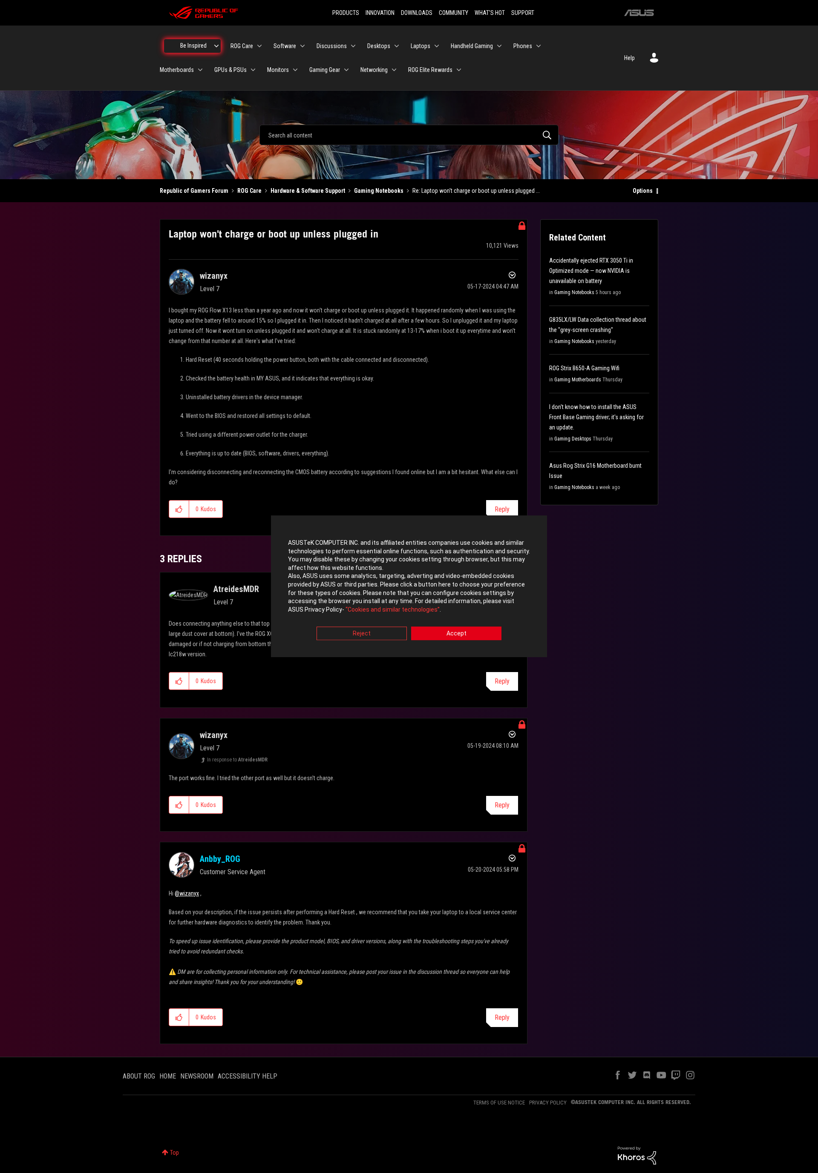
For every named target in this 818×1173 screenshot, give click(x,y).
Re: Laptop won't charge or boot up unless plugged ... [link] (476, 190)
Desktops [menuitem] (378, 46)
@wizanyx (187, 893)
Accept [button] (456, 633)
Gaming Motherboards (577, 380)
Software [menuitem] (285, 46)
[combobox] (409, 135)
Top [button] (174, 1152)
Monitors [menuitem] (278, 69)
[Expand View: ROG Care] (259, 46)
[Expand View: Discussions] (353, 46)
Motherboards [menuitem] (177, 69)
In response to (237, 760)
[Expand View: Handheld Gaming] (499, 46)
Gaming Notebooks (378, 190)
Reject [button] (362, 633)
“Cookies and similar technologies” (393, 609)
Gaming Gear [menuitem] (324, 69)
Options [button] (643, 190)
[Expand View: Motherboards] (200, 70)
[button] (179, 509)
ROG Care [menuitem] (241, 46)
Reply (502, 509)
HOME (167, 1076)
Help (629, 57)
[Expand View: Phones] (538, 46)
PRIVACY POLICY (548, 1102)
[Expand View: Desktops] (396, 46)
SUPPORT (522, 12)
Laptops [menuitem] (420, 46)
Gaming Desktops (572, 439)
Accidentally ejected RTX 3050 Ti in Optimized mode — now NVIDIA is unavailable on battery (591, 270)
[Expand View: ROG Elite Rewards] (459, 70)
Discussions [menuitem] (332, 46)
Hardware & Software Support (308, 190)
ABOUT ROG (139, 1076)
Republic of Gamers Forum (194, 190)
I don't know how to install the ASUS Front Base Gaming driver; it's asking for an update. (596, 417)
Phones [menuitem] (522, 46)
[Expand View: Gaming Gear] (346, 70)
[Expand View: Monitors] (295, 70)
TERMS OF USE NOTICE (499, 1102)
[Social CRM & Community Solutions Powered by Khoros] (637, 1155)
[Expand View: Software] (302, 46)
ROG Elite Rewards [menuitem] (430, 69)
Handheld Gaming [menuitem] (472, 46)
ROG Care (249, 190)
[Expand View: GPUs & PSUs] (253, 70)
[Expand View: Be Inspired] (216, 46)
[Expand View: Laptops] (436, 46)
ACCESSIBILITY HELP (247, 1076)
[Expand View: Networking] (394, 70)
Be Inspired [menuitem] (193, 45)
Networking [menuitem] (374, 69)
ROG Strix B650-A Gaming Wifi (584, 368)
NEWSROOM (196, 1076)
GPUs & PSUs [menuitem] (230, 69)
